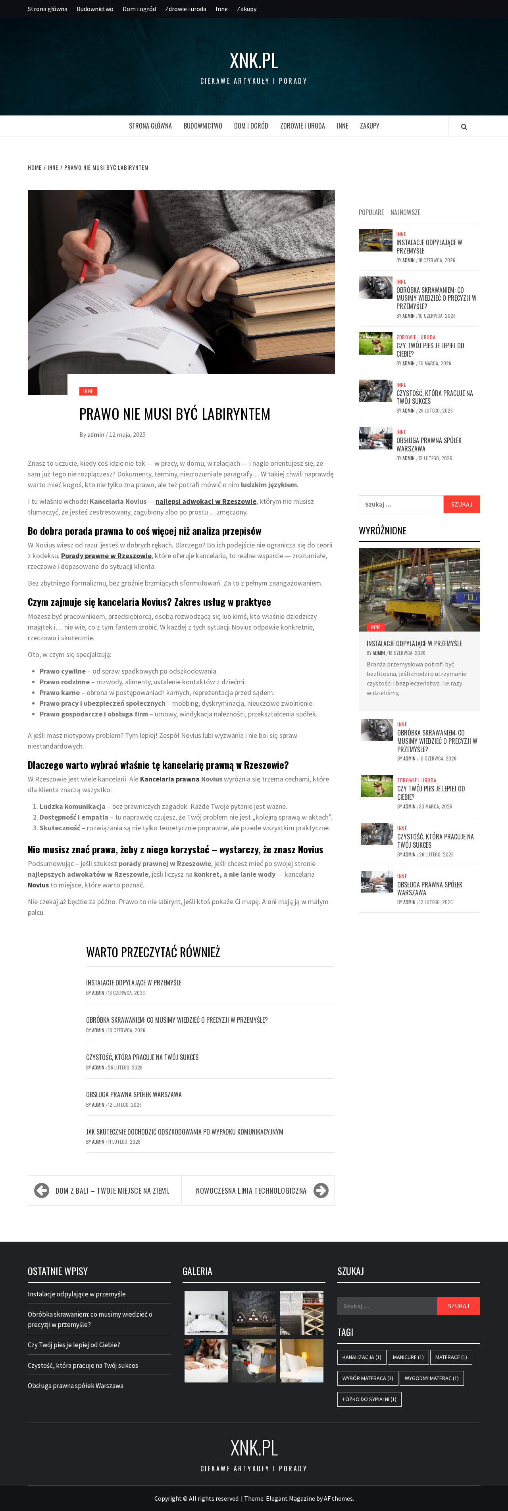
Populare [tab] (371, 212)
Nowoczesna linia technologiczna (251, 1190)
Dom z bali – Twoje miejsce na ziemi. (113, 1190)
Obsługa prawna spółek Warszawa (134, 1094)
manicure (408, 1357)
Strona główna (47, 9)
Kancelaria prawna (170, 778)
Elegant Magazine (290, 1498)
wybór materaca (368, 1378)
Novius (38, 884)
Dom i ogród (139, 9)
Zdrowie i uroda (185, 9)
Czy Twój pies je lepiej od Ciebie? (430, 350)
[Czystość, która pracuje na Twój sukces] (376, 390)
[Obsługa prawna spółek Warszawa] (376, 437)
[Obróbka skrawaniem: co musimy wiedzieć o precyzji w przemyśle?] (376, 287)
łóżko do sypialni (369, 1399)
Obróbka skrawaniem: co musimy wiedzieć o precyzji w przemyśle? (177, 1020)
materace (451, 1357)
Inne (222, 9)
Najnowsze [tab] (405, 212)
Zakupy (246, 9)
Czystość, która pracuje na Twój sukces (142, 1057)
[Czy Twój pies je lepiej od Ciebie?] (376, 342)
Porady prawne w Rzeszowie (106, 555)
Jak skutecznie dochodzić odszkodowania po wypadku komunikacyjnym (184, 1132)
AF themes (338, 1498)
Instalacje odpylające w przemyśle (133, 982)
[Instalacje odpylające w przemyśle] (376, 239)
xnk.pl (254, 60)
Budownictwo (95, 9)
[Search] (464, 126)
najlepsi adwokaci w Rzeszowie (206, 501)
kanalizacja (362, 1357)
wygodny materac (432, 1378)
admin (96, 434)
